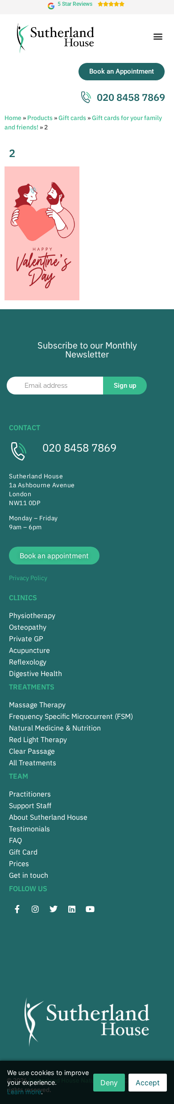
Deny (109, 1082)
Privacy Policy (28, 578)
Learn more (24, 1092)
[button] (157, 36)
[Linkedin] (72, 909)
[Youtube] (90, 909)
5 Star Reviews (75, 4)
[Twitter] (54, 909)
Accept (148, 1082)
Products (40, 118)
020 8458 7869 (79, 447)
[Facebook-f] (17, 909)
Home (12, 118)
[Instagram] (35, 909)
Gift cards (72, 118)
